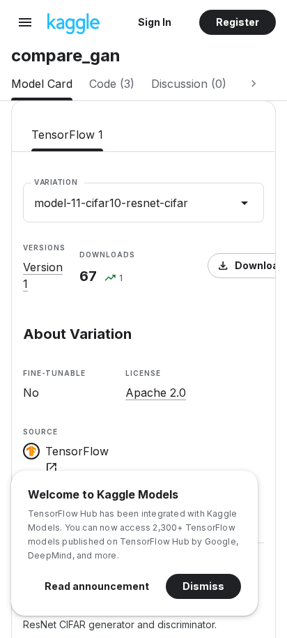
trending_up (110, 279)
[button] (154, 22)
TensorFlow (77, 459)
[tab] (41, 83)
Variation (55, 182)
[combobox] (143, 202)
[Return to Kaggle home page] (73, 30)
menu (25, 22)
